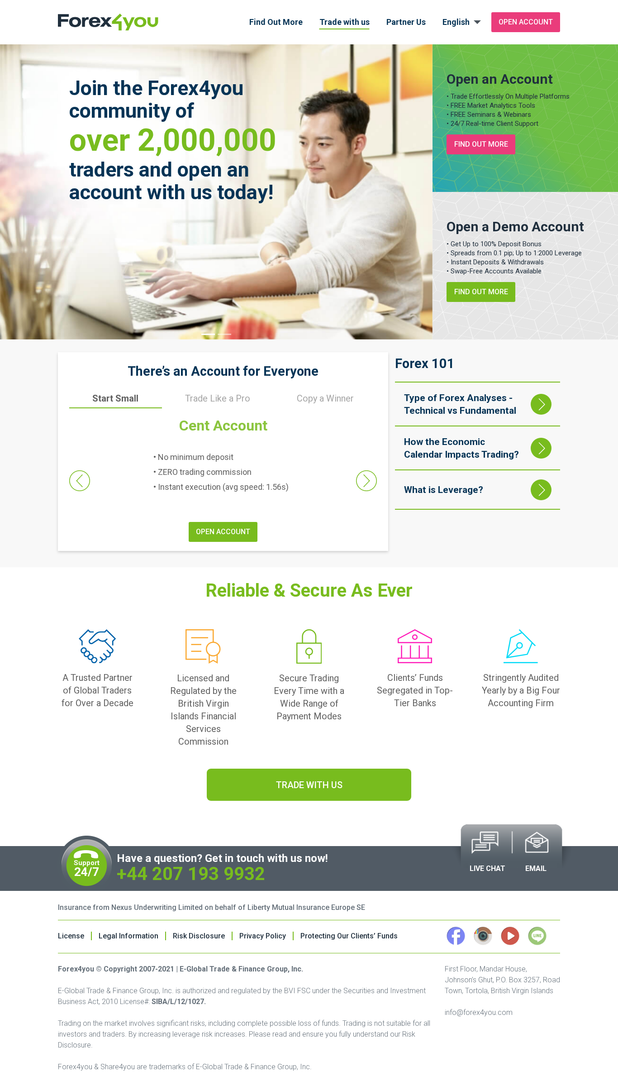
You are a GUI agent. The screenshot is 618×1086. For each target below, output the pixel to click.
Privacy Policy (262, 936)
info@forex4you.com (479, 1012)
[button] (79, 480)
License (71, 936)
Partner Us (406, 22)
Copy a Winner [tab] (325, 398)
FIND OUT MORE (481, 144)
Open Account (526, 22)
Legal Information (128, 936)
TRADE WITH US (309, 785)
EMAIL (536, 868)
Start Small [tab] (115, 398)
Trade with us (344, 22)
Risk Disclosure (199, 936)
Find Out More (276, 22)
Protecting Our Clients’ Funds (349, 936)
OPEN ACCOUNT (223, 531)
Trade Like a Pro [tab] (217, 398)
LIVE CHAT (487, 868)
